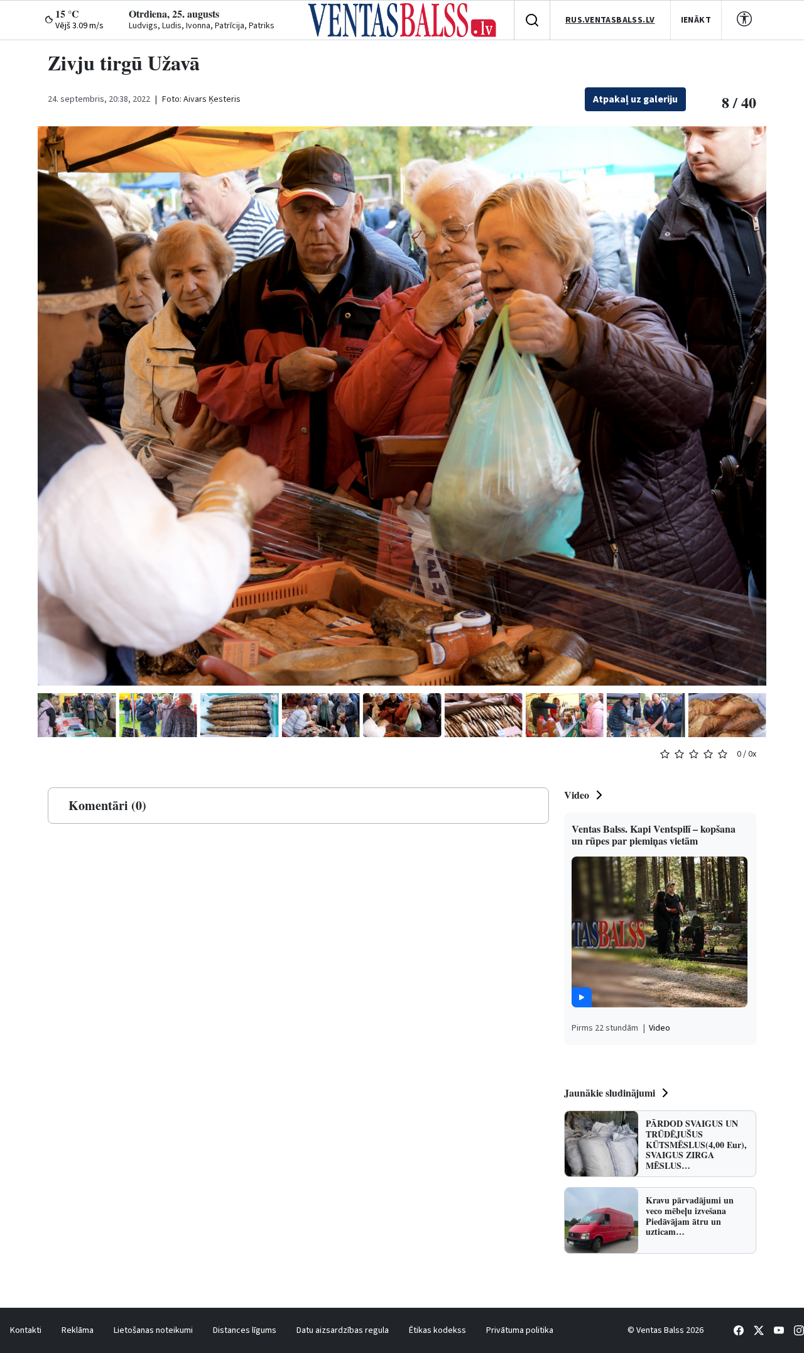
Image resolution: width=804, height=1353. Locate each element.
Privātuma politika (519, 1330)
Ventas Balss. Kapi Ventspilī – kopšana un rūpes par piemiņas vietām (654, 834)
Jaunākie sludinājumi (609, 1092)
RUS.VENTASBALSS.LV (610, 20)
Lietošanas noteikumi (153, 1330)
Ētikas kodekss (437, 1330)
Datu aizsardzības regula (342, 1330)
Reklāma (78, 1330)
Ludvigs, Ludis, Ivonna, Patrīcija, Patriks (201, 25)
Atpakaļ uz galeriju (635, 99)
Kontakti (25, 1330)
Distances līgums (244, 1330)
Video (576, 794)
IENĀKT (696, 20)
